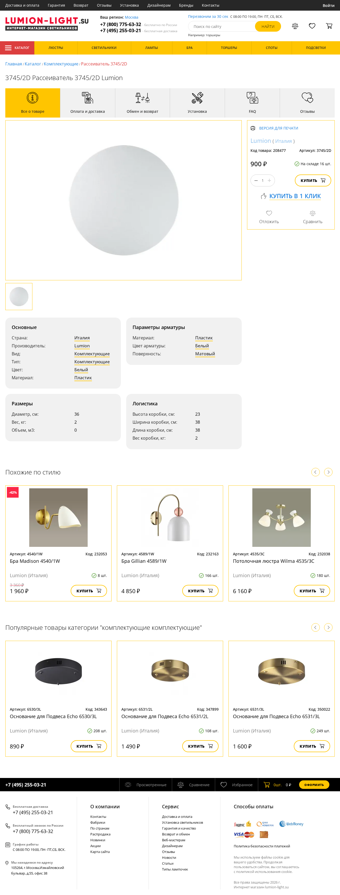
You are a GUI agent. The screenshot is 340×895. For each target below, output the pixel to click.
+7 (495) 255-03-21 (138, 30)
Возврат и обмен (176, 834)
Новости (169, 857)
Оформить (314, 785)
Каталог (22, 47)
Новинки (97, 840)
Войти (329, 5)
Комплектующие (61, 64)
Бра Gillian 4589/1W (144, 561)
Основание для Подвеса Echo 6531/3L (276, 716)
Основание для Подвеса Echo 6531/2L (164, 716)
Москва (131, 17)
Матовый (205, 354)
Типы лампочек (175, 869)
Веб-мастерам (173, 840)
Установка (129, 5)
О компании (105, 806)
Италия (82, 338)
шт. (278, 784)
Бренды (186, 5)
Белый (81, 370)
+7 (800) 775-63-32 (138, 24)
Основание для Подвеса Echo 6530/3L (53, 716)
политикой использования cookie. (264, 871)
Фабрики (97, 822)
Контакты (210, 5)
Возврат (81, 5)
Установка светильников (182, 822)
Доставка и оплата (22, 5)
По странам (99, 828)
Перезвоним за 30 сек (208, 16)
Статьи (167, 863)
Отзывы (104, 5)
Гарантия (56, 5)
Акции (95, 845)
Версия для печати (278, 128)
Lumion (82, 346)
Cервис (170, 806)
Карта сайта (100, 851)
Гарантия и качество (179, 828)
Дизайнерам (159, 5)
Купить (309, 180)
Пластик (83, 378)
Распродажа (100, 834)
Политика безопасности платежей (262, 846)
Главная (13, 64)
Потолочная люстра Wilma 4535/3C (273, 561)
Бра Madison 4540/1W (35, 561)
